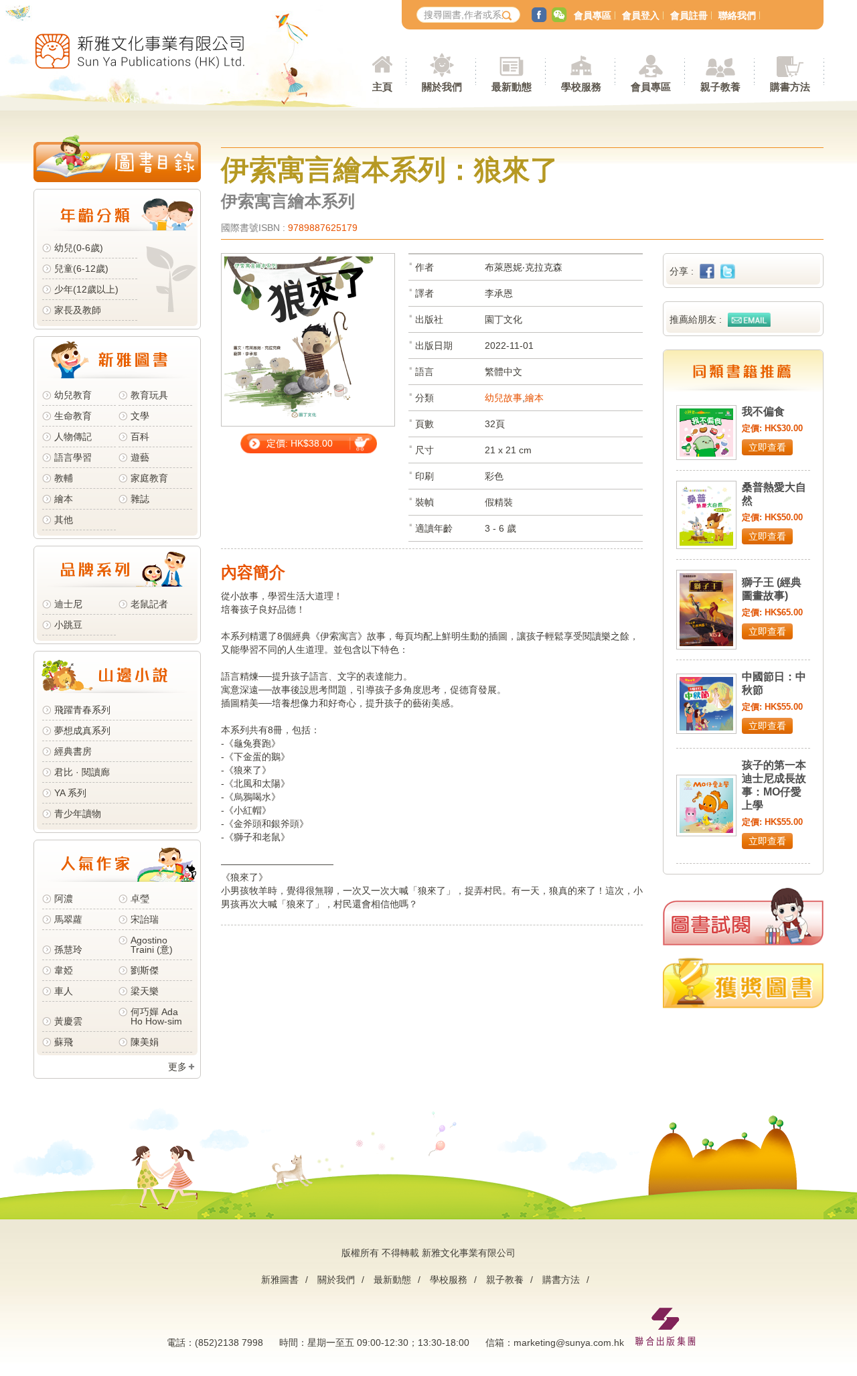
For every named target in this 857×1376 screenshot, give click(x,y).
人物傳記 (73, 436)
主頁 (382, 86)
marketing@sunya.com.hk (569, 1342)
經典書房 (73, 751)
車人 (63, 991)
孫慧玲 (68, 949)
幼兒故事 (503, 397)
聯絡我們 (737, 15)
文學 (140, 415)
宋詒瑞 (145, 919)
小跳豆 (68, 624)
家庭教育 (149, 478)
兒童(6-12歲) (84, 268)
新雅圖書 (280, 1279)
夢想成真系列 (82, 730)
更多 (177, 1066)
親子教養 (505, 1279)
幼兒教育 (73, 395)
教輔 (63, 478)
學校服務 (581, 86)
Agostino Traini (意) (152, 945)
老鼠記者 (149, 604)
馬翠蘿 (68, 919)
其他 (63, 519)
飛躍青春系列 (82, 709)
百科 (140, 436)
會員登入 (640, 15)
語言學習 (73, 457)
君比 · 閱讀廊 (82, 772)
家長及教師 (77, 310)
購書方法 (561, 1279)
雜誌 (140, 498)
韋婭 (63, 970)
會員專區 (592, 15)
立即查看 (767, 447)
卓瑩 (140, 898)
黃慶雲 (68, 1021)
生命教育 (73, 415)
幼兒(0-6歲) (78, 247)
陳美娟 (145, 1042)
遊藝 (140, 457)
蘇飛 (63, 1042)
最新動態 (392, 1279)
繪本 (63, 498)
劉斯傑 (145, 970)
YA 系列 (70, 792)
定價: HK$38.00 (299, 443)
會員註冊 (689, 15)
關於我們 (336, 1279)
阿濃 (63, 898)
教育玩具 (149, 395)
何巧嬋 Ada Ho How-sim (156, 1016)
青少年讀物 (77, 813)
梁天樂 (145, 991)
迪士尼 (68, 604)
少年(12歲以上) (86, 289)
